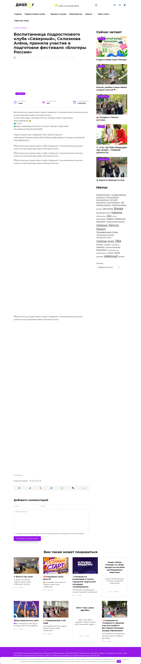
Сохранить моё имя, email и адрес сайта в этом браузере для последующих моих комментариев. (50, 533)
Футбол (99, 244)
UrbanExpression (119, 205)
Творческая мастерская (105, 235)
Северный (20, 93)
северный (19, 475)
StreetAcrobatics (103, 205)
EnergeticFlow (102, 200)
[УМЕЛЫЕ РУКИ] (111, 113)
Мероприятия (75, 14)
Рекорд (101, 228)
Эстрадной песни (113, 250)
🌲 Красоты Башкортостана (110, 180)
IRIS (122, 202)
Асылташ (99, 209)
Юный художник (101, 253)
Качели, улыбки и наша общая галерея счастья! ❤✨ (111, 88)
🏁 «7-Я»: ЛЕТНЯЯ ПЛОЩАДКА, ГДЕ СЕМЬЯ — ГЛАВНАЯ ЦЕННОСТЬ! (111, 150)
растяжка (99, 256)
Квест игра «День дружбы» (85, 608)
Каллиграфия (101, 219)
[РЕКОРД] (111, 55)
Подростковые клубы (35, 14)
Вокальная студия (103, 213)
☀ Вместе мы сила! (23, 576)
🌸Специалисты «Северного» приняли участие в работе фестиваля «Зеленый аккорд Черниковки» (113, 625)
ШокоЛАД (101, 250)
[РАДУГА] (111, 83)
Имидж (114, 216)
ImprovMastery (113, 202)
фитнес (121, 256)
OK (119, 661)
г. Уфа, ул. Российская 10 (68, 6)
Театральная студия (103, 237)
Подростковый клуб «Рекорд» (111, 60)
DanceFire (100, 197)
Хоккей (107, 244)
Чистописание (115, 244)
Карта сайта (103, 14)
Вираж (118, 208)
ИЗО (109, 215)
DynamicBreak (112, 197)
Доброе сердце (101, 216)
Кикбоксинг (120, 219)
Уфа (118, 241)
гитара (110, 253)
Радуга (114, 225)
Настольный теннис (116, 222)
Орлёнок (102, 225)
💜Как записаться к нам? (26, 620)
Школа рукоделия (113, 247)
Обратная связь (21, 21)
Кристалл (101, 221)
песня (117, 252)
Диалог (88, 14)
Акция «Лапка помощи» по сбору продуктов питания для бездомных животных (114, 567)
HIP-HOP (113, 200)
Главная (18, 14)
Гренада (116, 212)
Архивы (99, 263)
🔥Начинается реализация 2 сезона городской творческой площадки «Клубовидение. (84, 581)
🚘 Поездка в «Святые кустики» (107, 118)
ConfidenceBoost (118, 195)
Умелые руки (105, 240)
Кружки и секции (58, 14)
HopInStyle (101, 202)
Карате (110, 219)
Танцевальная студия (107, 232)
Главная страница (20, 28)
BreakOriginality (103, 195)
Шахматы (100, 247)
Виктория (108, 208)
